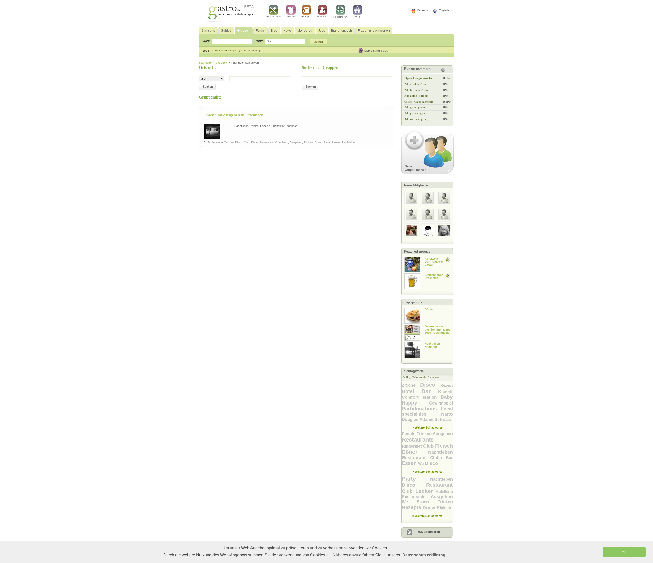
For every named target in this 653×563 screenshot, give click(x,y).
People (409, 434)
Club (246, 142)
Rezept (446, 385)
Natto (447, 414)
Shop (357, 16)
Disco (238, 142)
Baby (447, 397)
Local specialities (427, 411)
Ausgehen (296, 142)
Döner (254, 142)
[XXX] (411, 204)
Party (327, 142)
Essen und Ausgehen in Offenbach (233, 115)
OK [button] (624, 552)
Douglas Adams (418, 419)
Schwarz (443, 419)
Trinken (308, 142)
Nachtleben (349, 142)
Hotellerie (444, 491)
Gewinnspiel (441, 403)
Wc (421, 463)
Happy (415, 403)
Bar (430, 391)
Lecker (425, 491)
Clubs (438, 457)
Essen (318, 142)
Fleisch (444, 446)
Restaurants (273, 16)
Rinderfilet (412, 446)
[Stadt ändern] (251, 50)
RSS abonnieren (428, 532)
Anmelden (322, 16)
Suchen (208, 86)
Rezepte (306, 16)
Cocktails (291, 16)
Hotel (412, 391)
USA (385, 50)
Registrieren (340, 16)
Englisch (444, 10)
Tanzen (229, 142)
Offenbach (281, 142)
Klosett (445, 391)
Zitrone (411, 385)
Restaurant (267, 142)
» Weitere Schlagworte (427, 427)
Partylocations (421, 408)
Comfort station (421, 397)
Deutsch (422, 10)
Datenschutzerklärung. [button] (424, 555)
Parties (336, 142)
